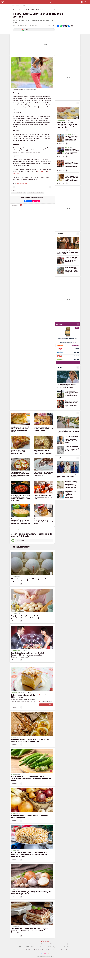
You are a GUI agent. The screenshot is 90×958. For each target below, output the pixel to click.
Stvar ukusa (40, 171)
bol (24, 192)
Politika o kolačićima (46, 949)
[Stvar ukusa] (6, 2)
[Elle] (54, 947)
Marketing (63, 949)
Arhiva (67, 949)
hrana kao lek (30, 192)
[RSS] (48, 953)
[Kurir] (27, 947)
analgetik (19, 192)
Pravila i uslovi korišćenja (31, 949)
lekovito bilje (39, 192)
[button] (51, 26)
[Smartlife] (60, 947)
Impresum (23, 949)
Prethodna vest (20, 187)
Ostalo (27, 9)
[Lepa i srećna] (44, 947)
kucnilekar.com (21, 183)
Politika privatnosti (56, 949)
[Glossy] (69, 947)
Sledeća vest (45, 187)
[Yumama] (38, 947)
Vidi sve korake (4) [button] (46, 705)
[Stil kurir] (65, 947)
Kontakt (39, 949)
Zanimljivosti (22, 9)
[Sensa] (50, 947)
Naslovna (15, 9)
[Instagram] (45, 953)
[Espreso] (32, 947)
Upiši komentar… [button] (20, 540)
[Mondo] (21, 947)
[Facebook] (41, 953)
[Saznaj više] (77, 233)
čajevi (13, 192)
